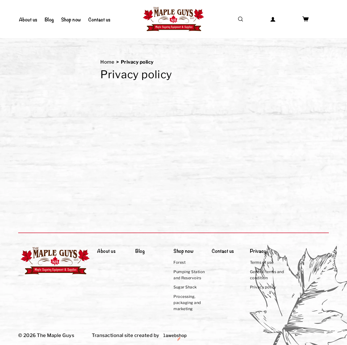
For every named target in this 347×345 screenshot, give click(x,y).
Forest (180, 262)
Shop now (71, 19)
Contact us (99, 19)
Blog (49, 19)
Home (107, 62)
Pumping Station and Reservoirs (189, 275)
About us (28, 19)
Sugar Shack (185, 287)
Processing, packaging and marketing (187, 302)
